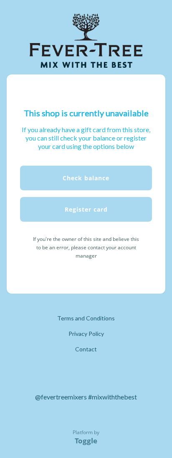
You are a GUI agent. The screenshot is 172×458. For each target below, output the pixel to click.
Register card (86, 209)
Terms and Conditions (86, 318)
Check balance (86, 178)
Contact (86, 349)
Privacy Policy (86, 333)
